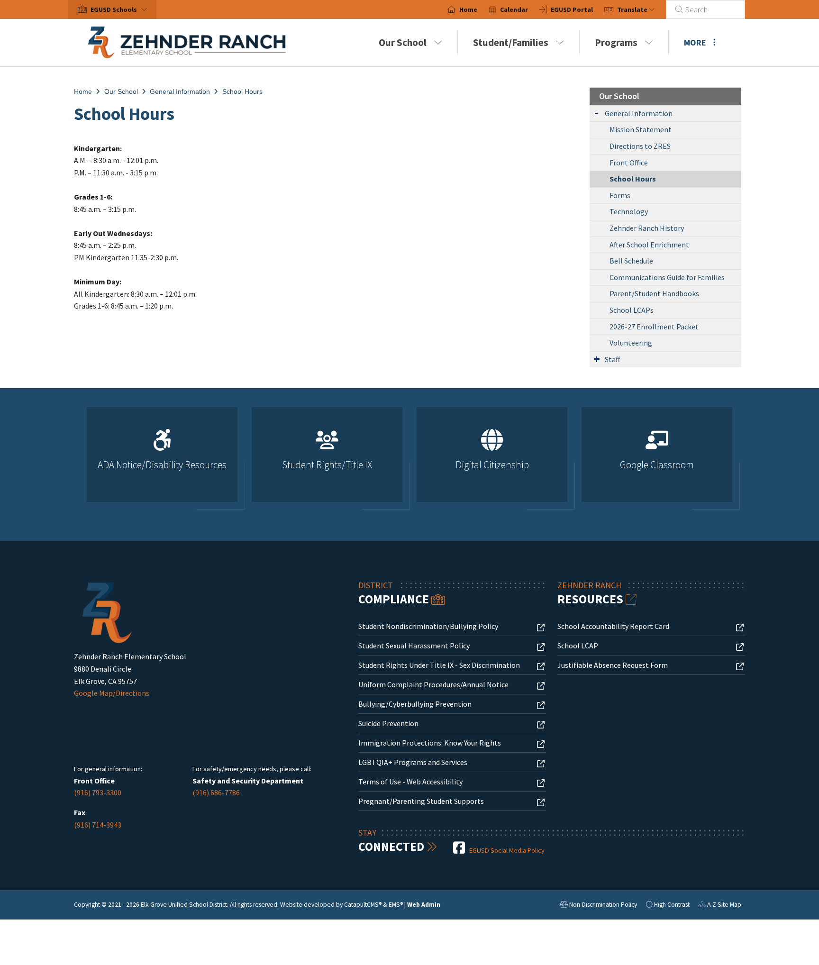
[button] (121, 9)
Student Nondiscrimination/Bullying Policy (428, 626)
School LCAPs (632, 310)
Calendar (514, 9)
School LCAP (577, 645)
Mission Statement (641, 129)
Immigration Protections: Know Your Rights (429, 742)
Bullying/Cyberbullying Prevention (415, 704)
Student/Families (510, 42)
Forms (620, 195)
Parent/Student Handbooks (654, 293)
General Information (180, 91)
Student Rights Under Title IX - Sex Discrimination (439, 665)
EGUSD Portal (572, 9)
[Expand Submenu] (596, 112)
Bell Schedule (631, 260)
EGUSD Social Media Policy (507, 850)
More (695, 42)
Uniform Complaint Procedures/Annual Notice (433, 684)
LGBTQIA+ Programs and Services (412, 762)
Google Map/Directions (111, 693)
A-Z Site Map (720, 906)
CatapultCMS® (363, 905)
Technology (629, 211)
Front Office (629, 162)
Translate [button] (633, 9)
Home (468, 9)
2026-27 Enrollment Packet (654, 326)
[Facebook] (459, 850)
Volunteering (631, 342)
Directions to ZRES (640, 146)
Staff (612, 359)
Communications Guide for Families (667, 277)
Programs (616, 42)
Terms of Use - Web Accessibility (410, 781)
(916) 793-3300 (97, 792)
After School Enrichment (649, 244)
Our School (403, 42)
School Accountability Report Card (613, 626)
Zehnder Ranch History (647, 228)
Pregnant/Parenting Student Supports (421, 801)
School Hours (242, 91)
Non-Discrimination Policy (598, 906)
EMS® (396, 905)
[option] (162, 458)
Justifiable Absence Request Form (612, 665)
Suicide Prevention (388, 723)
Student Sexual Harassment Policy (414, 645)
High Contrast (672, 905)
